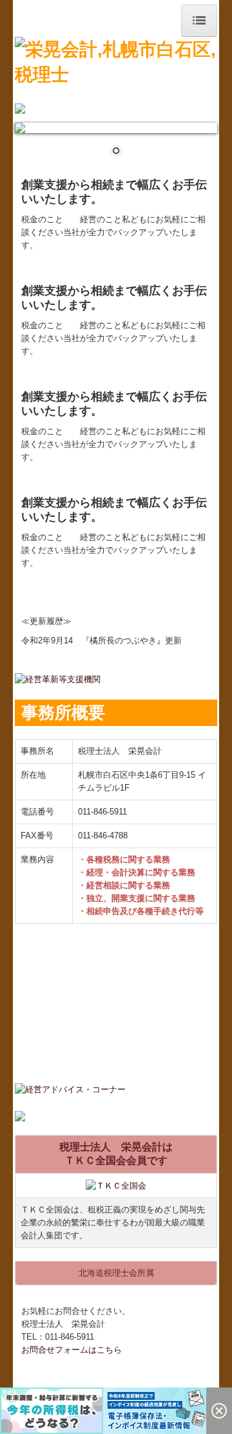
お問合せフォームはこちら (71, 1350)
